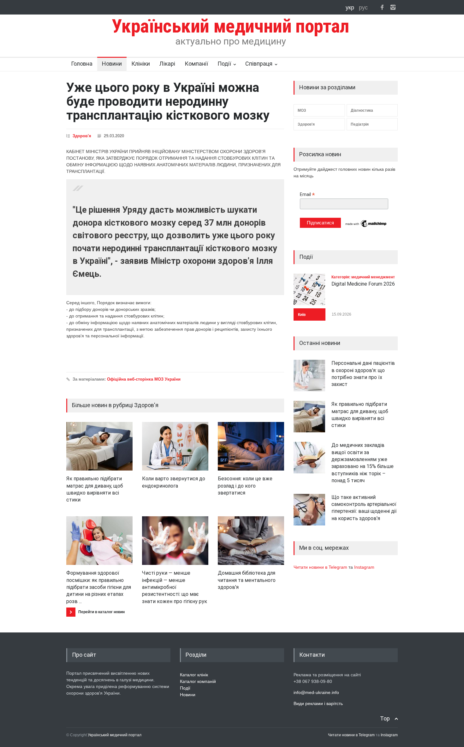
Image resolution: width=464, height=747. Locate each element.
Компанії (196, 63)
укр (351, 7)
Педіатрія (360, 124)
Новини (112, 63)
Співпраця (258, 63)
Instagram (364, 567)
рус (363, 7)
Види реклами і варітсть (318, 703)
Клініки (140, 63)
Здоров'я (82, 135)
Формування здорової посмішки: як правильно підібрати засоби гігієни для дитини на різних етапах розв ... (98, 587)
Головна (81, 63)
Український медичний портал (114, 735)
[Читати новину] (99, 446)
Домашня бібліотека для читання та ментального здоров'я (247, 580)
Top (385, 718)
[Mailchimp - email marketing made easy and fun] (366, 226)
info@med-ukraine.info (316, 692)
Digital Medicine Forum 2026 (363, 284)
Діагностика (362, 110)
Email (307, 195)
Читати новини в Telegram (321, 567)
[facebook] (382, 7)
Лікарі (167, 63)
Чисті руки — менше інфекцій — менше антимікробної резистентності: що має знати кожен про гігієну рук (174, 587)
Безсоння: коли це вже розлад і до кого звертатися (245, 486)
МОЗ (302, 110)
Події (224, 63)
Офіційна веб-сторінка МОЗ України (144, 379)
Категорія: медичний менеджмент (363, 277)
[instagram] (393, 7)
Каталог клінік (194, 674)
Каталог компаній (198, 681)
